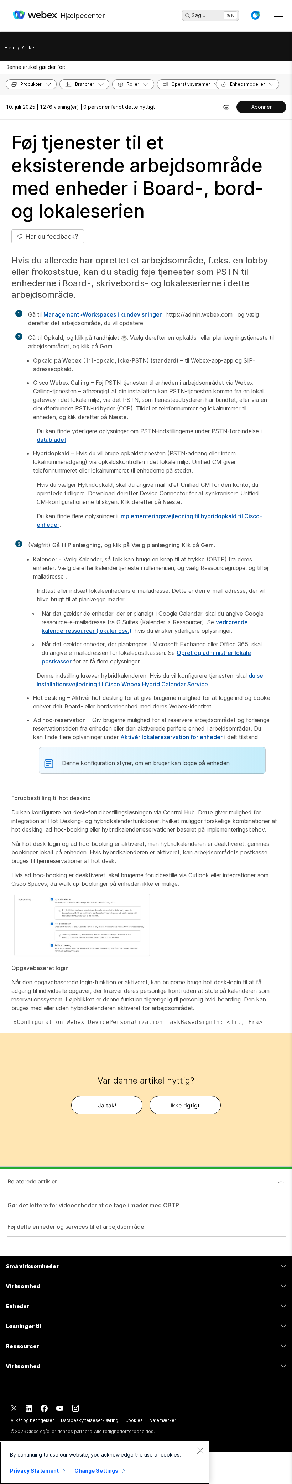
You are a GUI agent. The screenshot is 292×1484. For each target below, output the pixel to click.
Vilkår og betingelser (32, 1420)
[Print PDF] (226, 107)
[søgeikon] (187, 15)
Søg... (198, 15)
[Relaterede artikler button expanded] (281, 1181)
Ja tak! (107, 1105)
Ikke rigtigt (185, 1105)
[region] (104, 1462)
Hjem (9, 47)
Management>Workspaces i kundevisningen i (104, 314)
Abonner (261, 107)
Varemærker (163, 1420)
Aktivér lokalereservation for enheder (171, 737)
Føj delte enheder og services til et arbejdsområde (75, 1226)
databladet (51, 439)
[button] (255, 15)
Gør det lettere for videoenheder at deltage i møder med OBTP (93, 1205)
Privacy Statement (34, 1471)
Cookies (134, 1420)
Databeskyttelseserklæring (89, 1420)
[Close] (200, 1450)
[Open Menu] (278, 15)
